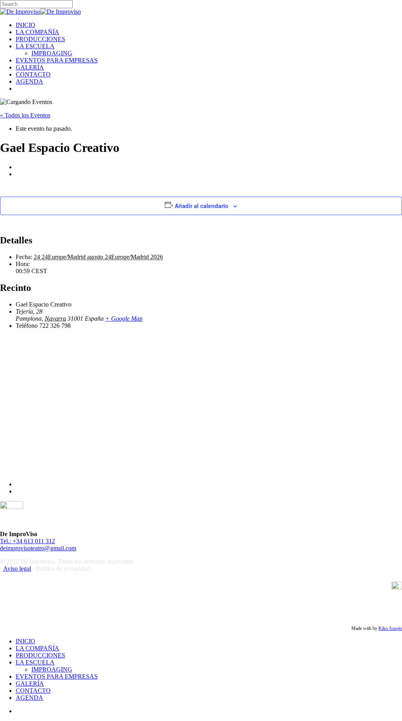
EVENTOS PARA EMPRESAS (57, 676)
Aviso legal (17, 568)
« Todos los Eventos (25, 115)
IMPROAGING (51, 669)
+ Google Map (124, 318)
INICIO (25, 641)
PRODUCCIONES (40, 655)
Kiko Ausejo (390, 628)
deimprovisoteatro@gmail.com (38, 548)
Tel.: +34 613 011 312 (27, 541)
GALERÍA (30, 683)
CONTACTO (33, 690)
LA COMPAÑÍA (37, 648)
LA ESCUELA (35, 662)
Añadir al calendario (201, 206)
